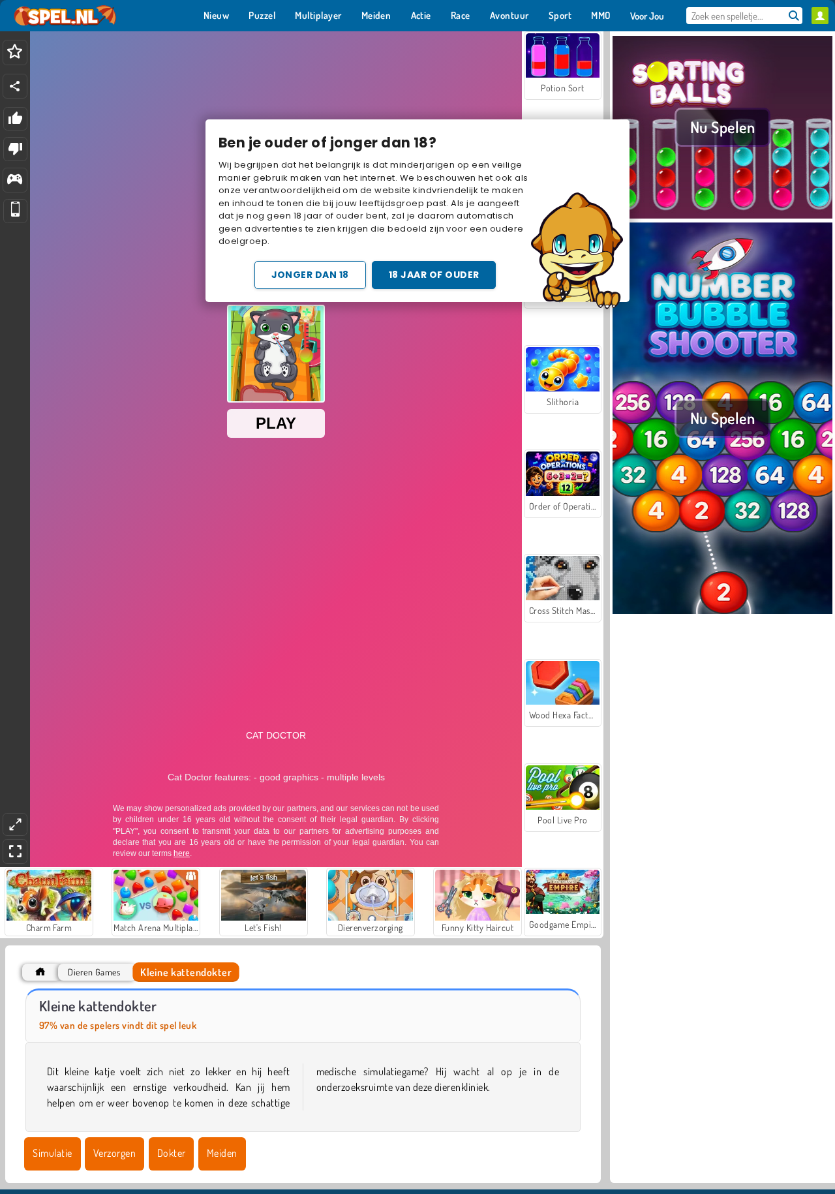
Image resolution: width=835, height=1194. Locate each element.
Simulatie (52, 1152)
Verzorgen (114, 1152)
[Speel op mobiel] (15, 211)
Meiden (222, 1152)
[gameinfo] (15, 180)
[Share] (15, 86)
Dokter (171, 1152)
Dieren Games (94, 971)
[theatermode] (15, 824)
